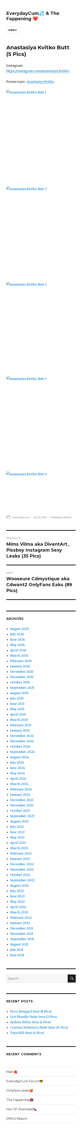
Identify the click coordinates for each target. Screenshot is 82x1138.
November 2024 (22, 741)
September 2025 (22, 688)
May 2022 (17, 901)
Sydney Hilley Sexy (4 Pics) (30, 1022)
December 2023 (21, 800)
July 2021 (16, 950)
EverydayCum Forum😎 (24, 1081)
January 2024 (20, 794)
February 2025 (20, 725)
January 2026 (20, 666)
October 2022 (20, 875)
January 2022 (20, 923)
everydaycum (20, 517)
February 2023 (20, 853)
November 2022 (22, 869)
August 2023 (19, 821)
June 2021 (17, 955)
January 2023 (20, 859)
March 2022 (19, 912)
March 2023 (19, 848)
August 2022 (19, 885)
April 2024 (18, 778)
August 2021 (19, 944)
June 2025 (17, 704)
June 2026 (17, 639)
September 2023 (22, 816)
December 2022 (22, 864)
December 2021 (21, 928)
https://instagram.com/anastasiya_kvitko (37, 71)
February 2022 (21, 917)
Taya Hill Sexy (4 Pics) (27, 1033)
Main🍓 (11, 1072)
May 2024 (17, 773)
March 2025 (19, 720)
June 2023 (17, 832)
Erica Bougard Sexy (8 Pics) (30, 1011)
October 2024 (20, 746)
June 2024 (17, 768)
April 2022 (18, 907)
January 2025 (20, 730)
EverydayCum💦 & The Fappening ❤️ (32, 16)
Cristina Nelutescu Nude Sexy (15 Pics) (39, 1027)
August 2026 (19, 629)
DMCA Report (16, 1118)
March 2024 (19, 784)
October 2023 (20, 811)
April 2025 (18, 714)
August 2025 (19, 693)
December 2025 (21, 671)
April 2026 (18, 650)
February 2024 (21, 789)
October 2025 (20, 682)
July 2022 (17, 891)
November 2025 (22, 677)
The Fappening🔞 (20, 1100)
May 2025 (17, 709)
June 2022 (17, 896)
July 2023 (17, 827)
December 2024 (22, 736)
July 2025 (17, 698)
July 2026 (17, 634)
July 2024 (17, 762)
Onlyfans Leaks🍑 (19, 1090)
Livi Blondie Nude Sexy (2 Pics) (33, 1017)
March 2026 (19, 655)
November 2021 (21, 934)
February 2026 (21, 661)
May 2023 (17, 837)
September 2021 (22, 939)
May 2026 (17, 645)
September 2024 (22, 752)
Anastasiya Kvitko (40, 81)
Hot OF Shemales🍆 (21, 1109)
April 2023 (18, 843)
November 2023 (22, 805)
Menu (12, 30)
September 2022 (22, 880)
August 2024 (19, 757)
